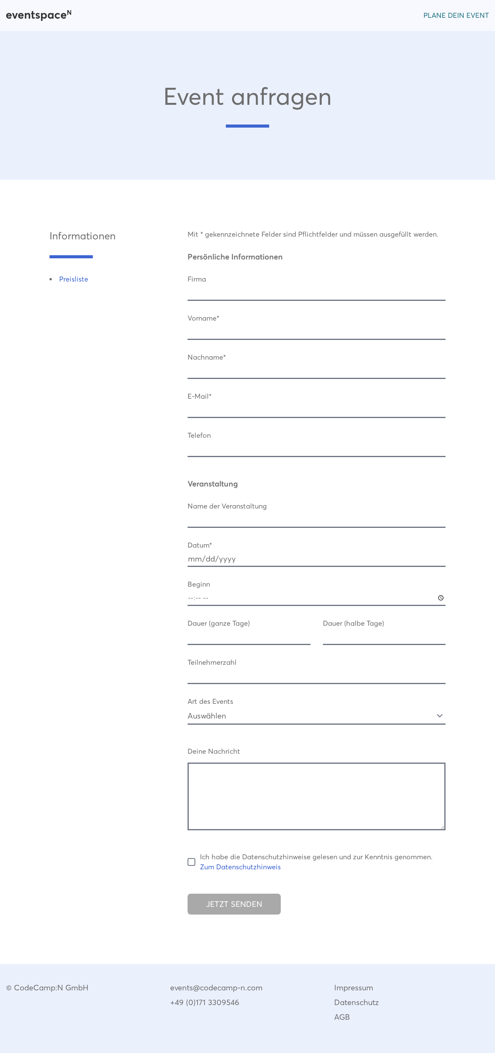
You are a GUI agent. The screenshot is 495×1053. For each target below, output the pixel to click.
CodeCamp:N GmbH (51, 988)
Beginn (199, 584)
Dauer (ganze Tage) (219, 623)
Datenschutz (356, 1002)
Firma (197, 279)
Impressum (353, 988)
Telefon (199, 435)
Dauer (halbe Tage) (353, 623)
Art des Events (210, 701)
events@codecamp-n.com (216, 988)
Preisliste (73, 279)
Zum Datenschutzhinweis (240, 866)
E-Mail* (200, 396)
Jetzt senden (234, 904)
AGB (342, 1017)
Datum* (200, 545)
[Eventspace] (38, 15)
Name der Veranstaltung (227, 506)
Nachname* (207, 357)
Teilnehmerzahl (212, 662)
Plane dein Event (456, 15)
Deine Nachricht (214, 751)
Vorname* (203, 318)
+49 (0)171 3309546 (204, 1002)
